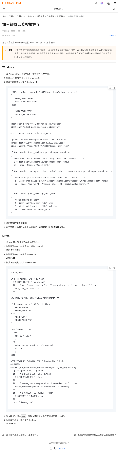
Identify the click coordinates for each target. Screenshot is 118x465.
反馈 (63, 448)
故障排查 (50, 16)
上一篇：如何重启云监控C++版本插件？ (20, 434)
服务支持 (30, 16)
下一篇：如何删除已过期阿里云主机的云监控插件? (93, 434)
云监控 (11, 16)
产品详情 (110, 35)
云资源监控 (61, 16)
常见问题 (40, 16)
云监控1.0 (21, 16)
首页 (4, 16)
